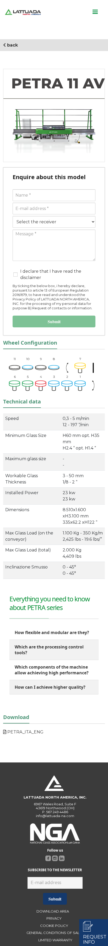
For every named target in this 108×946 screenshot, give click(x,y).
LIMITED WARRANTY (55, 940)
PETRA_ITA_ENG (25, 732)
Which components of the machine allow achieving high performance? (52, 670)
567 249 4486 (57, 812)
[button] (95, 11)
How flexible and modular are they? (52, 632)
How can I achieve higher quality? (50, 687)
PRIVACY (54, 918)
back (12, 45)
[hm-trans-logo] (23, 12)
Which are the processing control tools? (49, 650)
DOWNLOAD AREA (52, 911)
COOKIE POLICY (54, 926)
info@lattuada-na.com (55, 816)
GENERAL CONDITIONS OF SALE (54, 933)
